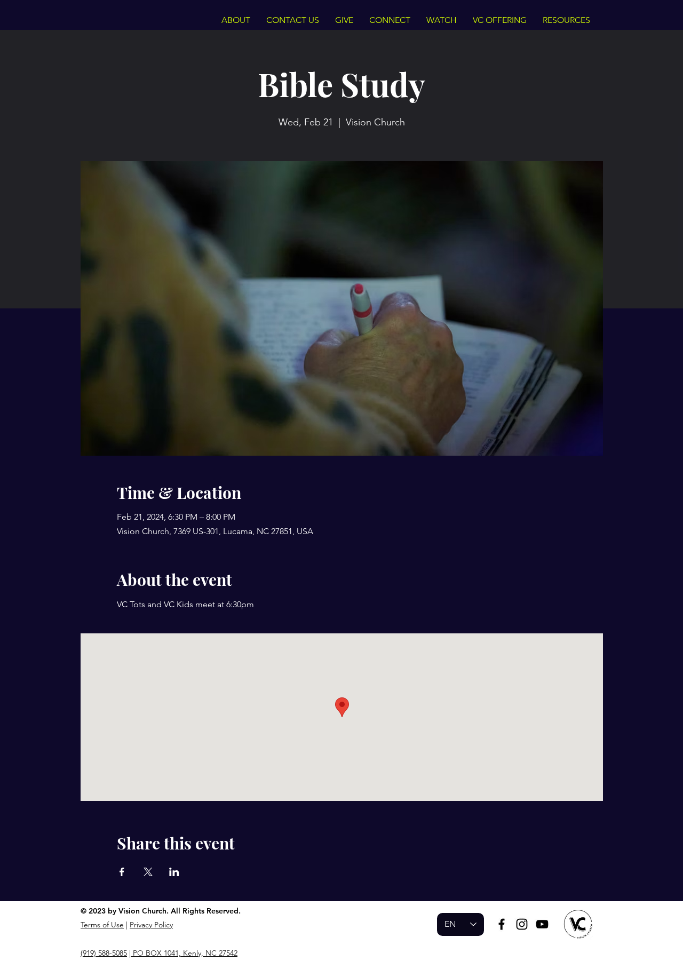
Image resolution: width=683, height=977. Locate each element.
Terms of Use (102, 925)
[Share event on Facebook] (122, 872)
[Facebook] (501, 924)
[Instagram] (521, 924)
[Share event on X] (148, 872)
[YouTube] (542, 924)
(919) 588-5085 (104, 953)
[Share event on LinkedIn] (174, 872)
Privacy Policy (151, 925)
